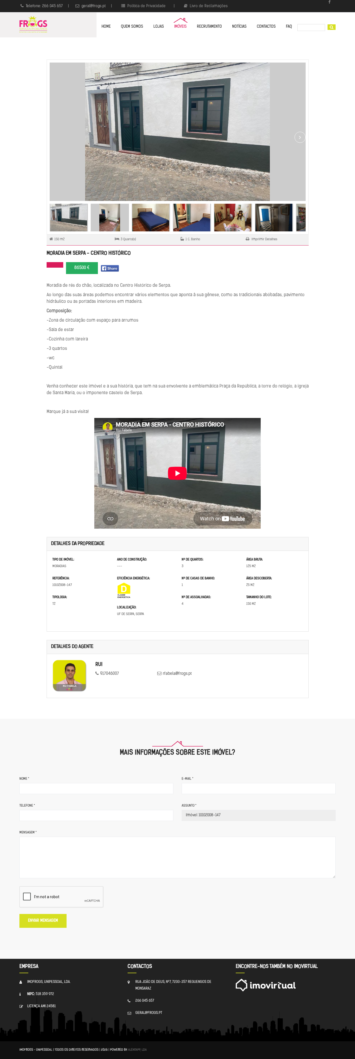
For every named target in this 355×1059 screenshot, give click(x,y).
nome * (24, 779)
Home (106, 27)
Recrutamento (209, 27)
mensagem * (28, 832)
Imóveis (180, 27)
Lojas (158, 27)
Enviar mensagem (43, 921)
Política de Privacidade (146, 6)
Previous (55, 137)
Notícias (239, 27)
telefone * (27, 805)
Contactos (266, 27)
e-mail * (187, 779)
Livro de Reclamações (208, 6)
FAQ (289, 27)
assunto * (189, 805)
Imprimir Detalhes (264, 239)
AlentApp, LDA (137, 1050)
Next (300, 137)
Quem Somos (132, 27)
